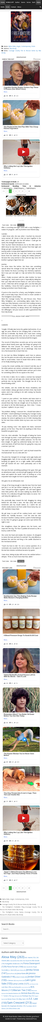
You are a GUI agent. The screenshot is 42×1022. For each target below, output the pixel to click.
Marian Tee (22, 990)
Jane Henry (21, 970)
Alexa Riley (13, 957)
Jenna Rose (12, 973)
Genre (23, 2)
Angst (18, 46)
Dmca (19, 7)
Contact (13, 7)
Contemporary (26, 46)
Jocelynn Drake (21, 977)
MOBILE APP (10, 2)
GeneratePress (31, 1019)
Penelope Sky (28, 996)
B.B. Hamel (30, 957)
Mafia (2, 7)
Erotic (8, 7)
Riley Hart (24, 999)
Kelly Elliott (20, 980)
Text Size (21, 225)
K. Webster (11, 980)
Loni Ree (6, 987)
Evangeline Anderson (14, 963)
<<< (4, 191)
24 (29, 191)
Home (3, 2)
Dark (33, 2)
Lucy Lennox (25, 987)
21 (22, 191)
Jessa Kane (23, 973)
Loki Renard (33, 984)
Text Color (5, 225)
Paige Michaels (16, 996)
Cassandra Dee (16, 961)
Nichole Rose (28, 993)
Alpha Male (12, 46)
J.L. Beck (13, 970)
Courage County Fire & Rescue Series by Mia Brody (19, 904)
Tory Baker (30, 1006)
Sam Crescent (19, 1002)
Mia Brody (13, 48)
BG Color (13, 225)
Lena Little (21, 983)
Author (17, 2)
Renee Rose (13, 999)
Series (29, 2)
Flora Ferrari (15, 966)
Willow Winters (14, 1008)
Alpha (38, 2)
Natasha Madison (14, 993)
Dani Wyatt (27, 960)
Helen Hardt (27, 967)
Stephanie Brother (17, 1006)
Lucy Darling (16, 987)
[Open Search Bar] (40, 7)
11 (19, 191)
